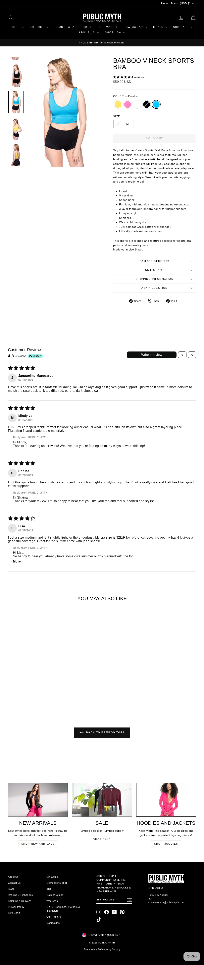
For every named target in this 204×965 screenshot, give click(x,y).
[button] (122, 77)
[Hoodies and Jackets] (166, 799)
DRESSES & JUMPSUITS (101, 27)
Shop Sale (102, 839)
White (137, 104)
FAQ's (11, 888)
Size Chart (154, 270)
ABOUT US (87, 32)
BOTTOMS (38, 27)
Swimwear (135, 27)
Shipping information (155, 279)
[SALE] (102, 799)
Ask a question (154, 288)
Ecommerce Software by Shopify (102, 949)
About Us (13, 877)
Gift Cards (52, 877)
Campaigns (53, 923)
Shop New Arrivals (38, 843)
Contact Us (14, 883)
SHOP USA (113, 32)
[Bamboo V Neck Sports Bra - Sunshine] (19, 694)
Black (147, 104)
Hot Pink (127, 104)
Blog (49, 888)
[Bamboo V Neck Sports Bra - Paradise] (40, 694)
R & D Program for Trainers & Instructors (63, 909)
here (145, 245)
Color (125, 96)
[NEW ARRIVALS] (38, 800)
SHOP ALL (181, 27)
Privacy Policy (16, 907)
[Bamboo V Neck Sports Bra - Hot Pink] (24, 694)
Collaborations (54, 895)
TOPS (16, 27)
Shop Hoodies (166, 843)
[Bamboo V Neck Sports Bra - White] (30, 694)
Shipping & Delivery (19, 901)
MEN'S (158, 27)
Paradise (156, 104)
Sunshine (118, 104)
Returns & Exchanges (20, 895)
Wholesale (52, 901)
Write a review (152, 354)
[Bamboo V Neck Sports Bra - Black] (35, 694)
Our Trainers (53, 916)
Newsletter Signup (57, 883)
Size (116, 116)
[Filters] (182, 354)
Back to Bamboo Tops (105, 732)
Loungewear (66, 27)
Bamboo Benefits (155, 261)
